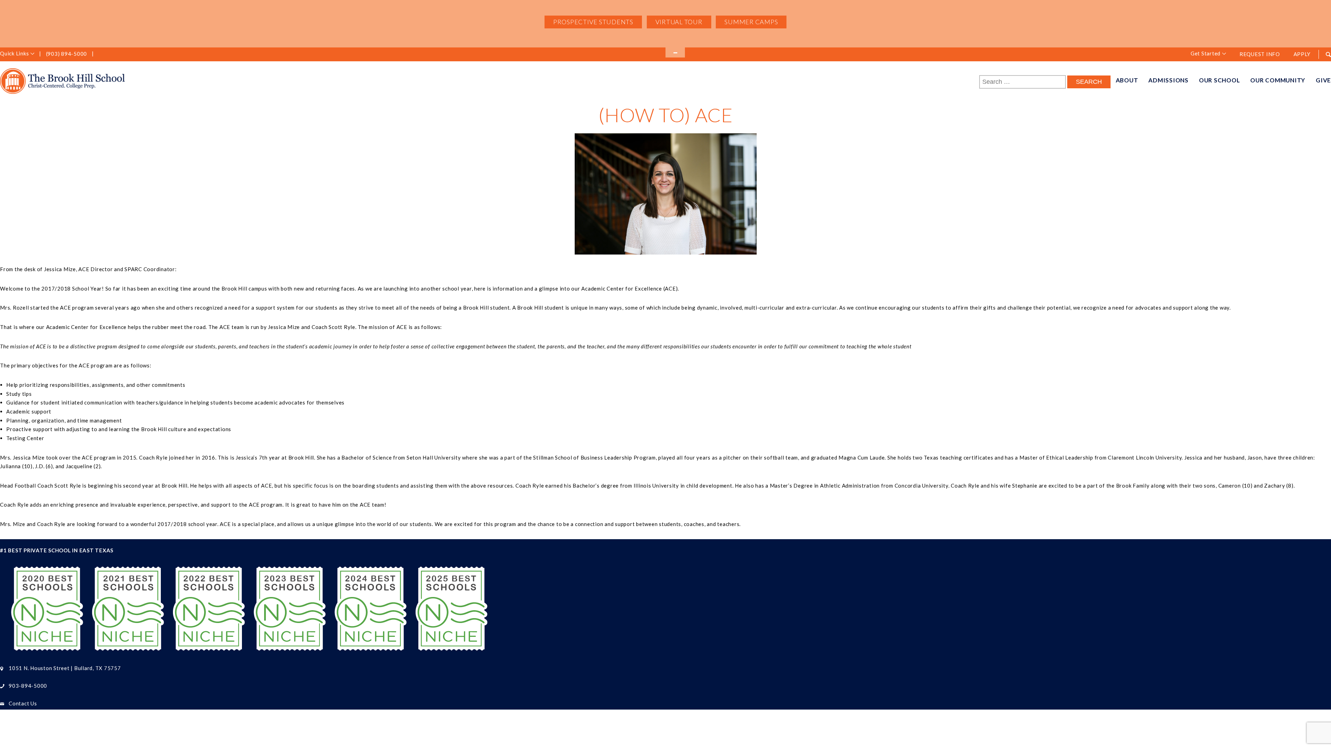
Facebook (101, 54)
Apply (1302, 54)
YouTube (135, 54)
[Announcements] (675, 52)
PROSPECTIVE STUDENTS (593, 22)
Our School (1219, 80)
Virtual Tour (679, 22)
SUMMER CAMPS (751, 22)
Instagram (113, 54)
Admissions (1168, 80)
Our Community (1277, 80)
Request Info (1259, 54)
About (1127, 80)
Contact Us (23, 703)
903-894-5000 (28, 686)
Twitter (124, 54)
